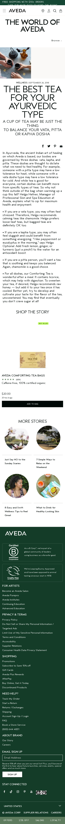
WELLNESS (21, 82)
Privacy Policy (10, 619)
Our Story (7, 740)
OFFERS (7, 820)
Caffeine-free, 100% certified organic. (24, 383)
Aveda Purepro (10, 595)
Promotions (8, 661)
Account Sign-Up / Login (15, 716)
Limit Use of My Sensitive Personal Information (27, 632)
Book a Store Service (13, 724)
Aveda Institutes (10, 599)
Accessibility (9, 641)
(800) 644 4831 (10, 729)
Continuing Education (13, 604)
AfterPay (7, 678)
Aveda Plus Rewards (13, 674)
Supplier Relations (12, 645)
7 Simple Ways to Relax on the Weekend (45, 463)
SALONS (40, 820)
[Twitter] (50, 145)
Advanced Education (13, 608)
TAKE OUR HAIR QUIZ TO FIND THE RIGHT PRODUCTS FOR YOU (32, 2)
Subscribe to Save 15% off (16, 665)
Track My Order (11, 698)
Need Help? (10, 693)
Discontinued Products (14, 687)
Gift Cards (7, 670)
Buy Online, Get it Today (15, 683)
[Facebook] (44, 145)
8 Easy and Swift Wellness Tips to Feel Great (16, 511)
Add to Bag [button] (32, 404)
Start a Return (9, 703)
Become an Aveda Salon (15, 590)
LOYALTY (55, 820)
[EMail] (62, 145)
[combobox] (32, 806)
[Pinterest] (57, 145)
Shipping (6, 711)
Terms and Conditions (14, 637)
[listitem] (32, 364)
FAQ (4, 720)
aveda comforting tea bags (23, 375)
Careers (6, 744)
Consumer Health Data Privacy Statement (24, 650)
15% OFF (24, 820)
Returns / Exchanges (12, 707)
